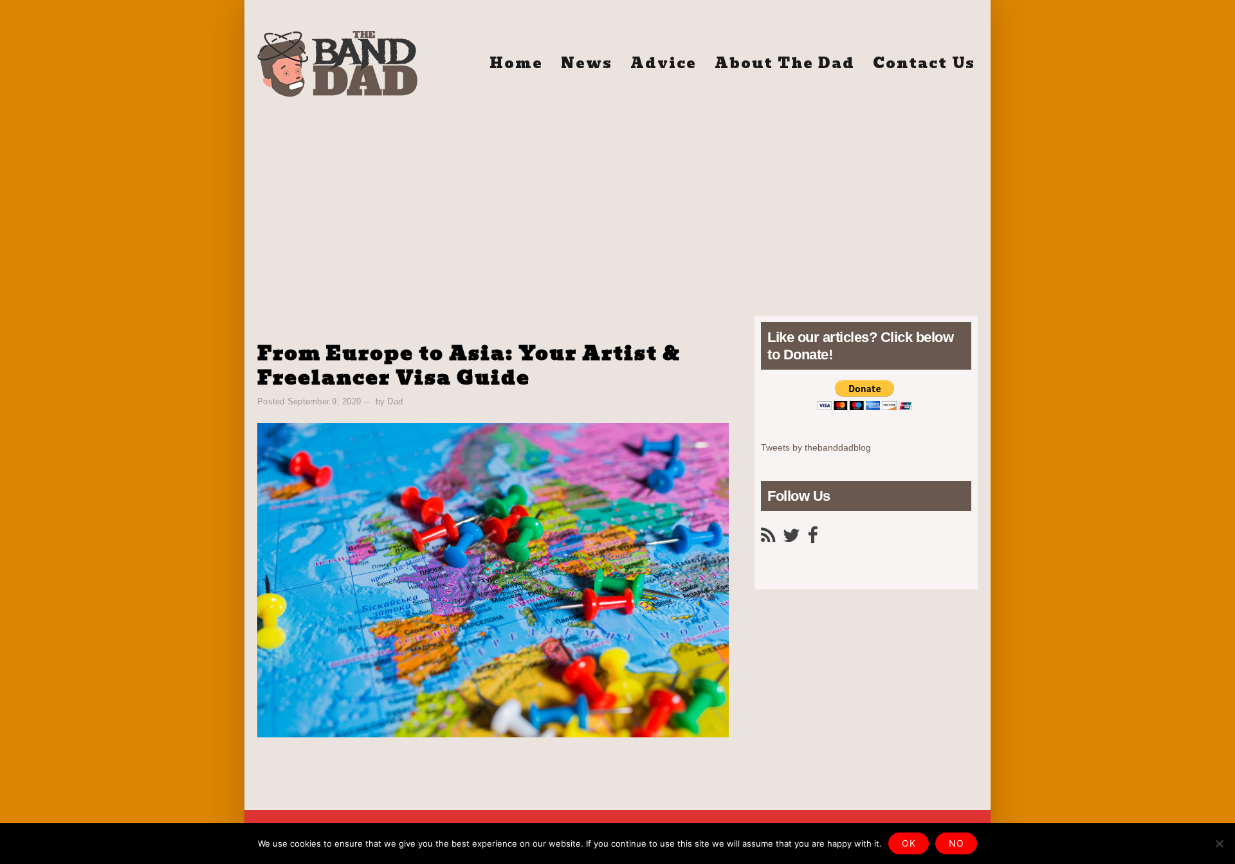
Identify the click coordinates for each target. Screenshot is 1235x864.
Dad (395, 401)
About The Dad (785, 63)
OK (908, 843)
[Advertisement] (617, 200)
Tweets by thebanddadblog (816, 447)
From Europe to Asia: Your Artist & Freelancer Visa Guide (469, 365)
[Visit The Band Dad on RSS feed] (768, 539)
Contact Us (924, 63)
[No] (1218, 843)
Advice (663, 63)
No (956, 843)
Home (516, 63)
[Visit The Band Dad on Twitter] (791, 539)
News (586, 63)
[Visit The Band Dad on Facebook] (812, 539)
